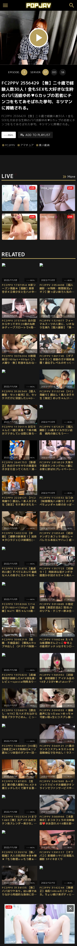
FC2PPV (10, 145)
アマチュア (27, 145)
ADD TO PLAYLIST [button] (38, 135)
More (72, 177)
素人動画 (44, 145)
